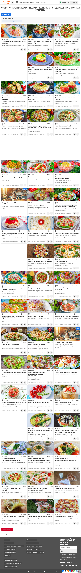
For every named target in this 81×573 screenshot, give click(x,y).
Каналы (32, 2)
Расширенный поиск (11, 560)
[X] (65, 571)
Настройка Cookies (10, 552)
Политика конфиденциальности (14, 546)
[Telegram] (77, 571)
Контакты (7, 555)
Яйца (3, 21)
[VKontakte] (63, 571)
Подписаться (69, 551)
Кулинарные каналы (11, 566)
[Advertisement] (14, 62)
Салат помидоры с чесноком (14, 21)
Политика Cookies (10, 549)
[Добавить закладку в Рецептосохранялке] (21, 49)
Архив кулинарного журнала (35, 552)
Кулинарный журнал (33, 549)
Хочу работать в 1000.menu (11, 203)
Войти (75, 2)
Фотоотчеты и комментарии (13, 563)
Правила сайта (9, 543)
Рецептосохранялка (24, 2)
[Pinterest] (72, 571)
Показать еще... (7, 529)
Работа (37, 2)
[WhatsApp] (74, 571)
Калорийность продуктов (34, 546)
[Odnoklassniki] (68, 571)
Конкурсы (43, 2)
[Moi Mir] (70, 571)
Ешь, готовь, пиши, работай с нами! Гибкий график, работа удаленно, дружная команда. (13, 206)
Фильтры (6, 14)
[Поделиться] (79, 571)
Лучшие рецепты (32, 540)
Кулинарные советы (33, 543)
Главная (7, 540)
